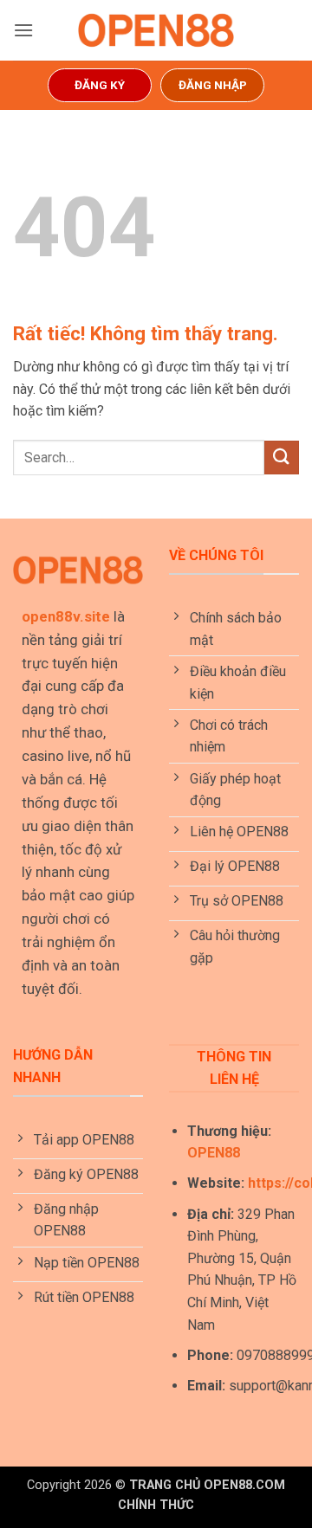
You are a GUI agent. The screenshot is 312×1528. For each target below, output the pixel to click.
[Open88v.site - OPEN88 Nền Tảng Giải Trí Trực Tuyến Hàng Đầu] (156, 30)
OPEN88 (213, 1152)
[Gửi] (281, 457)
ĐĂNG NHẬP (213, 85)
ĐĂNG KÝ (100, 85)
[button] (23, 30)
